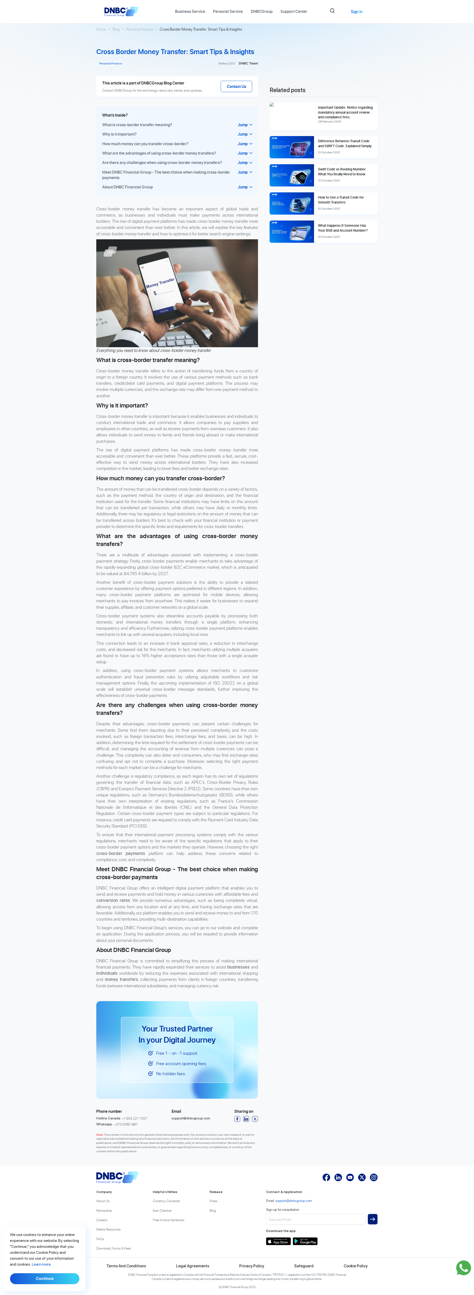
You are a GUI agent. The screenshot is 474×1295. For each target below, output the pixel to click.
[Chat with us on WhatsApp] (463, 1267)
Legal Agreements (192, 1266)
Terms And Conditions (126, 1266)
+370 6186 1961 (126, 1124)
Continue (45, 1278)
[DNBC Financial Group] (117, 1177)
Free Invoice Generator (168, 1219)
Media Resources (108, 1229)
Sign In (357, 11)
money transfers (121, 979)
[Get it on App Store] (278, 1241)
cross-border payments (120, 853)
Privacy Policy (251, 1266)
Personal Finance (139, 29)
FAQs (100, 1238)
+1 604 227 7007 (134, 1118)
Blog (116, 29)
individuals (107, 973)
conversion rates (113, 900)
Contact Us (236, 86)
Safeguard (304, 1266)
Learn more (41, 1264)
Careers (101, 1219)
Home (101, 29)
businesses (238, 967)
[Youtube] (350, 1177)
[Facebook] (237, 1119)
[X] (255, 1119)
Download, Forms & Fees (113, 1248)
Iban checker (162, 1210)
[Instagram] (374, 1177)
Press (213, 1200)
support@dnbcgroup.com (191, 1118)
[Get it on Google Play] (305, 1241)
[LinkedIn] (246, 1119)
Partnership (104, 1210)
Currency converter (166, 1200)
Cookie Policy (356, 1266)
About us (102, 1200)
